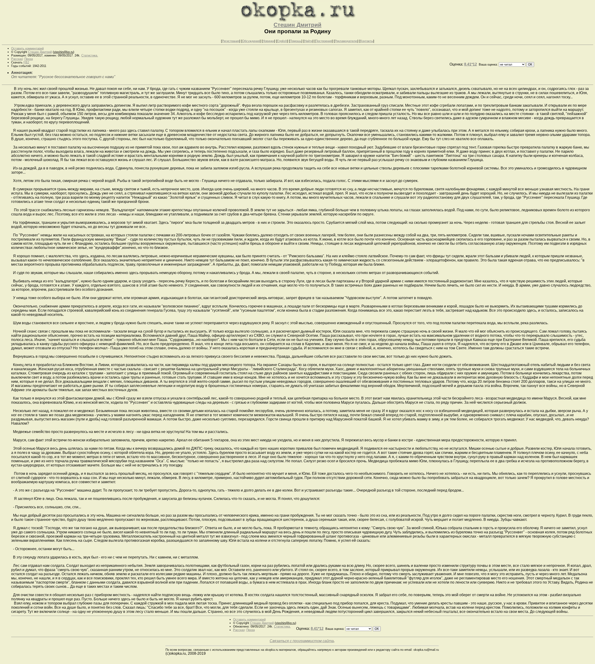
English (282, 41)
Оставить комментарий (27, 48)
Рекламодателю (346, 41)
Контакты (366, 41)
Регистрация (230, 41)
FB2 (26, 62)
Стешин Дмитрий (297, 25)
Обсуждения (251, 41)
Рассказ (17, 59)
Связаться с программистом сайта (302, 641)
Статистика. (89, 55)
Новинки (268, 41)
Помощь (295, 41)
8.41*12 (470, 64)
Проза (28, 59)
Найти (308, 41)
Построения (323, 41)
